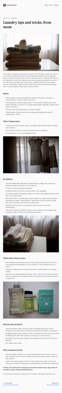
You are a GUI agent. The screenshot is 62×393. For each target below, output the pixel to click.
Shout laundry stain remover (36, 112)
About (50, 5)
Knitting (56, 5)
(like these (23, 183)
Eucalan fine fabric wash (13, 333)
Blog (46, 5)
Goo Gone (11, 102)
